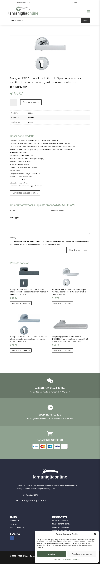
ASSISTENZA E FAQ (17, 527)
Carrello (75, 2)
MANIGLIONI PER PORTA (61, 530)
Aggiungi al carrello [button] (21, 303)
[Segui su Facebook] (12, 538)
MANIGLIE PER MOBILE (60, 527)
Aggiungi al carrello (31, 102)
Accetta (51, 554)
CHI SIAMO (14, 521)
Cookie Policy (57, 559)
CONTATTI (14, 524)
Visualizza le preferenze (82, 554)
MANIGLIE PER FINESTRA (61, 524)
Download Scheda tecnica (25, 192)
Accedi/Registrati (25, 2)
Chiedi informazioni (78, 250)
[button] (95, 534)
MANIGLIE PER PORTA (60, 521)
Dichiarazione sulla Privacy (71, 559)
